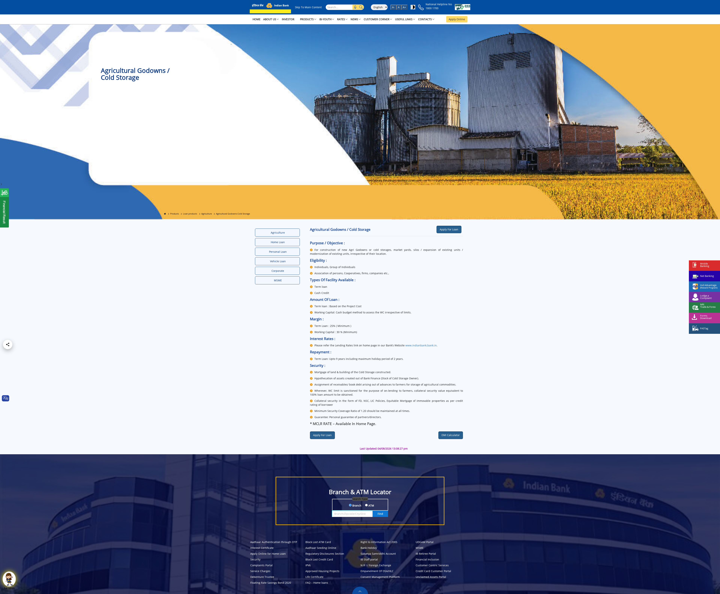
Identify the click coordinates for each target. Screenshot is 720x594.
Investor (288, 19)
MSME (278, 280)
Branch (356, 505)
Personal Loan (278, 251)
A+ (404, 7)
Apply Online (457, 19)
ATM (371, 505)
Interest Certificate (262, 548)
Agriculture (206, 214)
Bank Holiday (369, 548)
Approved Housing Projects (322, 571)
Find (380, 514)
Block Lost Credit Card (319, 559)
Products (174, 214)
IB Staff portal (369, 559)
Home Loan (278, 242)
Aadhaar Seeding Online (320, 548)
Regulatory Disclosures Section (324, 553)
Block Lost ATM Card (318, 542)
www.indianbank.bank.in (421, 345)
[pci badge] (462, 7)
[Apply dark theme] (412, 7)
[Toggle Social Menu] (7, 344)
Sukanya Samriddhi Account (378, 553)
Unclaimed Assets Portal (431, 577)
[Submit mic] (355, 7)
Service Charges (260, 571)
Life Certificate (314, 577)
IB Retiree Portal (426, 553)
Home (256, 19)
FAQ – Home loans (316, 582)
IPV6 (308, 565)
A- (393, 7)
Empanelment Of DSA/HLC (377, 571)
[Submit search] (361, 7)
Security (255, 559)
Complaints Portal (261, 565)
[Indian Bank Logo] (270, 7)
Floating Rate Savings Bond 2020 (270, 582)
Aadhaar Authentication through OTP (273, 542)
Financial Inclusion (427, 559)
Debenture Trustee (262, 577)
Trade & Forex (708, 307)
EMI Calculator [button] (451, 435)
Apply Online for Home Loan (268, 553)
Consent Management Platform (380, 577)
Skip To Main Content (308, 7)
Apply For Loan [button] (449, 229)
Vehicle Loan (278, 261)
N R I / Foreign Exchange (376, 565)
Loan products (190, 214)
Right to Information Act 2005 (379, 542)
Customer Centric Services (432, 565)
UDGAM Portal (425, 542)
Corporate (278, 271)
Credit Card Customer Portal (433, 571)
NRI (702, 304)
